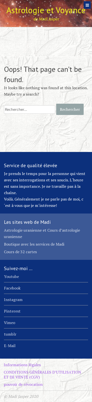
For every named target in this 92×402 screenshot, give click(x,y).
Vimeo (9, 322)
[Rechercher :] (30, 109)
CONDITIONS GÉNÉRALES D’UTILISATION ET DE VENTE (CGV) (42, 374)
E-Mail (9, 345)
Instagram (13, 299)
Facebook (12, 288)
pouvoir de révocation (23, 384)
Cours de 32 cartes (20, 251)
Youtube (11, 276)
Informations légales (22, 364)
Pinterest (12, 311)
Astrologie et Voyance (46, 10)
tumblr (10, 334)
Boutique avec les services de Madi (34, 244)
